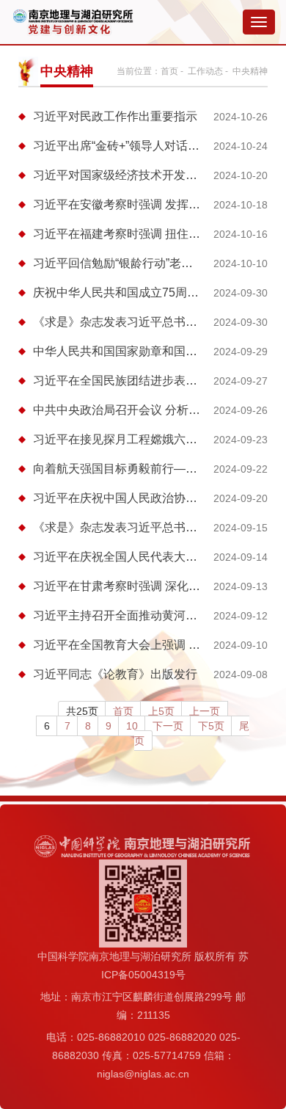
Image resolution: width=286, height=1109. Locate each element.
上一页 (204, 711)
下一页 (168, 726)
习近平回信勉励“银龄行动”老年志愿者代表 (142, 263)
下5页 (211, 726)
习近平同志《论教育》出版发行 (115, 674)
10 (132, 726)
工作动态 (205, 71)
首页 (169, 71)
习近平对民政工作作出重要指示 (115, 116)
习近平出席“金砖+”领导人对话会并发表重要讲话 (157, 145)
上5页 (161, 711)
